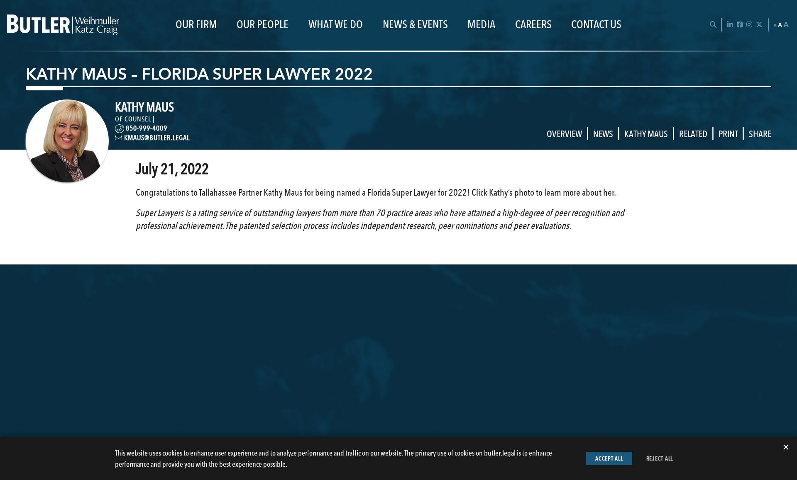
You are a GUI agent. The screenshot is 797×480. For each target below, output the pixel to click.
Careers (533, 25)
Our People (262, 25)
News (603, 133)
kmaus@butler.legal (156, 137)
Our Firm (196, 25)
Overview (564, 133)
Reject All (659, 458)
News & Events (415, 25)
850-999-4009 (145, 128)
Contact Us (596, 25)
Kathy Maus (646, 133)
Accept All (609, 458)
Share (760, 133)
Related (693, 133)
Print (728, 133)
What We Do (335, 25)
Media (481, 25)
